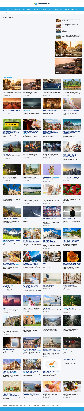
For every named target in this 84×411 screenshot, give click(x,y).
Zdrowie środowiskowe (27, 199)
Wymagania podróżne (15, 132)
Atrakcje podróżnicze (67, 240)
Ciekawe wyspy (65, 242)
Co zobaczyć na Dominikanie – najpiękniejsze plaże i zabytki (70, 245)
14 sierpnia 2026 (47, 248)
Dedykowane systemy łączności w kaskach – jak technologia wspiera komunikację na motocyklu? (51, 156)
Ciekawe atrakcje (34, 131)
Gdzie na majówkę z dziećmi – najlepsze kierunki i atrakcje (70, 159)
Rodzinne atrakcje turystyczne (69, 156)
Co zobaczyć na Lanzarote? (69, 363)
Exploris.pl (11, 409)
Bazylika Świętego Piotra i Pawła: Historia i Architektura (51, 354)
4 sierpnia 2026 (6, 399)
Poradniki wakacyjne (47, 132)
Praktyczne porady (66, 265)
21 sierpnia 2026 (7, 158)
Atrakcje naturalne (26, 196)
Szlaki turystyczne (6, 285)
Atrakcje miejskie (26, 371)
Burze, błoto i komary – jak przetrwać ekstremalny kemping (31, 113)
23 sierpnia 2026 (27, 137)
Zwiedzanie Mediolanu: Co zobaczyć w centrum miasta (31, 374)
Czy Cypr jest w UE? (47, 286)
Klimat (77, 110)
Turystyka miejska (6, 373)
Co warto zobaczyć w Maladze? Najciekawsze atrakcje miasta (70, 287)
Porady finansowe (54, 132)
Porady (24, 110)
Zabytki (61, 9)
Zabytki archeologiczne (7, 330)
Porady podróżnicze (34, 285)
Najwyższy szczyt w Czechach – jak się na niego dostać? (11, 222)
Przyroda (44, 9)
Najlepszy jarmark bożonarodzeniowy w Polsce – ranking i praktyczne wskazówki (31, 136)
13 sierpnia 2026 (7, 270)
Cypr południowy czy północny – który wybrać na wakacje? (51, 179)
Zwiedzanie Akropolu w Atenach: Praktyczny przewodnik (11, 376)
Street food (12, 264)
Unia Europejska (74, 219)
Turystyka (50, 9)
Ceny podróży (52, 131)
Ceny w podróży (73, 196)
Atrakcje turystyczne (7, 196)
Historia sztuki (53, 350)
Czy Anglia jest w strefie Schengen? (71, 221)
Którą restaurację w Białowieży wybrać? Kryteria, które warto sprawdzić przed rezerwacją (70, 396)
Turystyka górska (66, 133)
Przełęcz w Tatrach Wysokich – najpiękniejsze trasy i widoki (50, 330)
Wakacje (57, 177)
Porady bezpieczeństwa (7, 91)
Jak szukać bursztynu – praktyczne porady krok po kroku (71, 268)
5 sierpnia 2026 (46, 376)
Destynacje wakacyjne (47, 176)
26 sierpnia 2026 (7, 95)
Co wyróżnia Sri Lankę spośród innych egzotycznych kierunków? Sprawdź (71, 36)
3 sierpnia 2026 (46, 397)
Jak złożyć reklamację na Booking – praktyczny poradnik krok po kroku (32, 290)
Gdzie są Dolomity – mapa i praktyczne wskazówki (69, 135)
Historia (10, 327)
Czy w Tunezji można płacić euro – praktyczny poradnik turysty (51, 201)
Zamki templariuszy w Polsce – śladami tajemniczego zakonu (10, 332)
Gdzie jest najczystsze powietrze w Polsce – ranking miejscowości (31, 201)
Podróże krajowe (17, 153)
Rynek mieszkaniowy (75, 177)
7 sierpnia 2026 (26, 355)
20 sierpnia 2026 (27, 180)
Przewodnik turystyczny (7, 372)
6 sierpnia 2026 (67, 353)
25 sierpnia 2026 (7, 113)
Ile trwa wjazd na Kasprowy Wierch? (52, 309)
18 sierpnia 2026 (47, 203)
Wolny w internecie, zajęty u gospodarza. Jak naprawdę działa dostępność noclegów (31, 179)
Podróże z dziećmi (74, 155)
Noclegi (28, 9)
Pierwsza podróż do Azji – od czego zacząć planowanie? (51, 265)
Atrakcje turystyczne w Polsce (29, 241)
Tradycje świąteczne (33, 132)
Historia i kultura (46, 350)
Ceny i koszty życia (46, 131)
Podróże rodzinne (66, 155)
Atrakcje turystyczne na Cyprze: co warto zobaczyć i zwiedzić (51, 374)
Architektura (5, 327)
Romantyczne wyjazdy (7, 154)
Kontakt (72, 9)
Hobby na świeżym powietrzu (68, 263)
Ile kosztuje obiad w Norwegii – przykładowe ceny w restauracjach (31, 266)
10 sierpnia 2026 (7, 312)
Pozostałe (67, 9)
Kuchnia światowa (35, 263)
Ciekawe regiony (73, 110)
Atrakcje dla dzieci (66, 153)
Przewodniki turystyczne (48, 220)
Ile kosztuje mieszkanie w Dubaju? (71, 178)
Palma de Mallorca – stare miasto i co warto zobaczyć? (11, 200)
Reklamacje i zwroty (27, 287)
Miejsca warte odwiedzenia (75, 360)
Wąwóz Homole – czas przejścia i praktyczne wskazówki (71, 330)
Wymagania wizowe (6, 133)
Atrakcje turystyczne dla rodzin (69, 154)
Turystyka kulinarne (7, 265)
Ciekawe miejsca (17, 9)
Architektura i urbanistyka (68, 131)
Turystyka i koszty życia (76, 197)
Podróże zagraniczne (7, 132)
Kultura (23, 9)
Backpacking (9, 9)
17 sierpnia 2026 (7, 224)
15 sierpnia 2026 (7, 245)
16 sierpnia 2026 (47, 225)
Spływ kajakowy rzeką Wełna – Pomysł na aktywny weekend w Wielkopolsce (10, 179)
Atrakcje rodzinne (6, 153)
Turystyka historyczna (7, 328)
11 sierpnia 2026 (27, 291)
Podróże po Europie (13, 197)
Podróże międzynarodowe (11, 131)
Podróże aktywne (14, 218)
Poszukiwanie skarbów (75, 264)
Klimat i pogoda (32, 394)
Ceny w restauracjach (27, 263)
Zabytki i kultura (15, 330)
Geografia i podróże (74, 132)
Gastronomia (5, 263)
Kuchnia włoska (11, 263)
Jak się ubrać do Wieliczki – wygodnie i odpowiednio (49, 113)
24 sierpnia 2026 (67, 116)
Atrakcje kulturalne (27, 131)
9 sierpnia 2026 (46, 311)
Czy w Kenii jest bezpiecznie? (10, 112)
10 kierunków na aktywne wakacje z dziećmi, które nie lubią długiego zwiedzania (31, 310)
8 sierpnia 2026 (6, 334)
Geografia (18, 240)
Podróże (44, 91)
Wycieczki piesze (70, 327)
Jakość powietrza (33, 197)
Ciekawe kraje (53, 218)
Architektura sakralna (53, 349)
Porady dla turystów (47, 196)
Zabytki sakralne (46, 351)
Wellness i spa (9, 241)
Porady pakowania (46, 110)
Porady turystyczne (36, 9)
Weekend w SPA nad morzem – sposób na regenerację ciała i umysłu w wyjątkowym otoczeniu (52, 396)
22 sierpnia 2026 (47, 137)
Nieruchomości (73, 176)
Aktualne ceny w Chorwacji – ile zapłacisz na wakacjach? (51, 135)
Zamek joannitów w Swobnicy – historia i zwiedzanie (30, 331)
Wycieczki (56, 9)
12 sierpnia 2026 (67, 270)
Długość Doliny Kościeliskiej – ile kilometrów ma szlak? (71, 310)
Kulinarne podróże (6, 264)
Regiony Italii (45, 243)
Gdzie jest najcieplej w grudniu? (30, 395)
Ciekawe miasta (14, 196)
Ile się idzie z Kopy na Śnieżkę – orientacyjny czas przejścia (10, 288)
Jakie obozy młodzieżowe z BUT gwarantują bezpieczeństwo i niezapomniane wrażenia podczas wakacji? (31, 156)
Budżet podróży (26, 327)
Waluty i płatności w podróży (48, 199)
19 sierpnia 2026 (7, 202)
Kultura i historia (32, 350)
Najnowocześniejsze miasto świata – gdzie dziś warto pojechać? (11, 310)
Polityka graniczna (66, 219)
